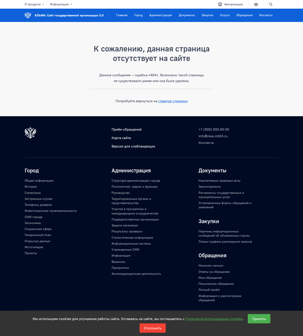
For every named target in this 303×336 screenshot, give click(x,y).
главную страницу (173, 101)
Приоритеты (120, 267)
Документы (187, 15)
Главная (122, 15)
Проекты (31, 253)
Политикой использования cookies (213, 318)
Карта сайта (121, 138)
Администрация (160, 15)
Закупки (207, 15)
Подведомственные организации (135, 219)
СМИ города (33, 217)
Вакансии (118, 261)
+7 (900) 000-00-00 (214, 129)
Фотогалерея (34, 247)
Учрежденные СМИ (125, 249)
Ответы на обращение (214, 271)
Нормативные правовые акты (219, 180)
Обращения (244, 15)
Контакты (266, 15)
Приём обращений (127, 129)
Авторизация (233, 4)
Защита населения (125, 225)
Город (138, 15)
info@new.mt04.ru (213, 136)
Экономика (33, 223)
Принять (259, 318)
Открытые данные (37, 241)
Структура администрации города (136, 180)
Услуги (225, 15)
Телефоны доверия (38, 204)
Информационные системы (131, 243)
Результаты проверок (127, 231)
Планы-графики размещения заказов (225, 241)
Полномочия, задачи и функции (134, 186)
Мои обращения (210, 277)
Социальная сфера (38, 229)
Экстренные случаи (38, 198)
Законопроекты (210, 186)
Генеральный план (38, 235)
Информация (59, 4)
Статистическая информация (132, 237)
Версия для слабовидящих (133, 146)
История (31, 186)
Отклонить (152, 328)
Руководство (121, 193)
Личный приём (209, 289)
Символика (33, 193)
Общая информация (39, 180)
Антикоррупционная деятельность (136, 273)
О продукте (33, 4)
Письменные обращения (216, 283)
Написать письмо (211, 265)
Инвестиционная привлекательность (51, 210)
